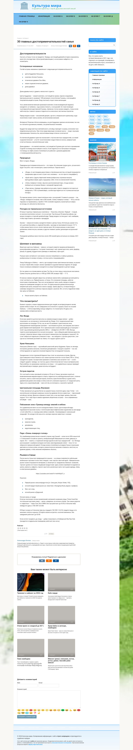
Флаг (91, 133)
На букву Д (108, 16)
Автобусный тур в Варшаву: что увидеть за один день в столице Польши (100, 231)
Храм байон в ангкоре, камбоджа (57, 627)
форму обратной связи (35, 744)
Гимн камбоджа (23, 659)
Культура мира (46, 5)
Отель (105, 126)
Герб (99, 116)
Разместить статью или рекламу (80, 727)
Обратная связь (33, 727)
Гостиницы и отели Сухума (98, 163)
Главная (22, 727)
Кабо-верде (52, 593)
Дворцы (106, 120)
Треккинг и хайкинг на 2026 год (30, 593)
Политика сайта (48, 727)
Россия (92, 130)
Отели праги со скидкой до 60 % (30, 626)
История (107, 123)
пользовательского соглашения (61, 743)
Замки (92, 123)
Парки (112, 126)
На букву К (23, 22)
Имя (18, 683)
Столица (100, 130)
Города (92, 120)
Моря (98, 126)
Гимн (105, 116)
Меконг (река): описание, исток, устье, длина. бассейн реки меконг (61, 661)
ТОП (107, 130)
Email (40, 683)
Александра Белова (24, 540)
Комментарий (22, 689)
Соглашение (61, 727)
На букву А (57, 16)
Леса (51, 534)
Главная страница (27, 16)
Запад (99, 123)
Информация (44, 16)
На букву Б (70, 16)
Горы (99, 120)
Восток (92, 116)
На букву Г (95, 16)
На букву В (83, 16)
